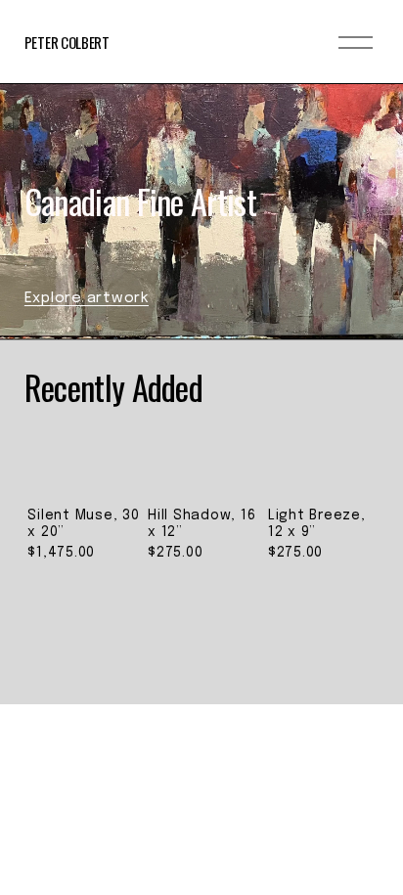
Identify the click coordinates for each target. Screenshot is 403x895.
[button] (345, 445)
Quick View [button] (84, 452)
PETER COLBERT (67, 42)
